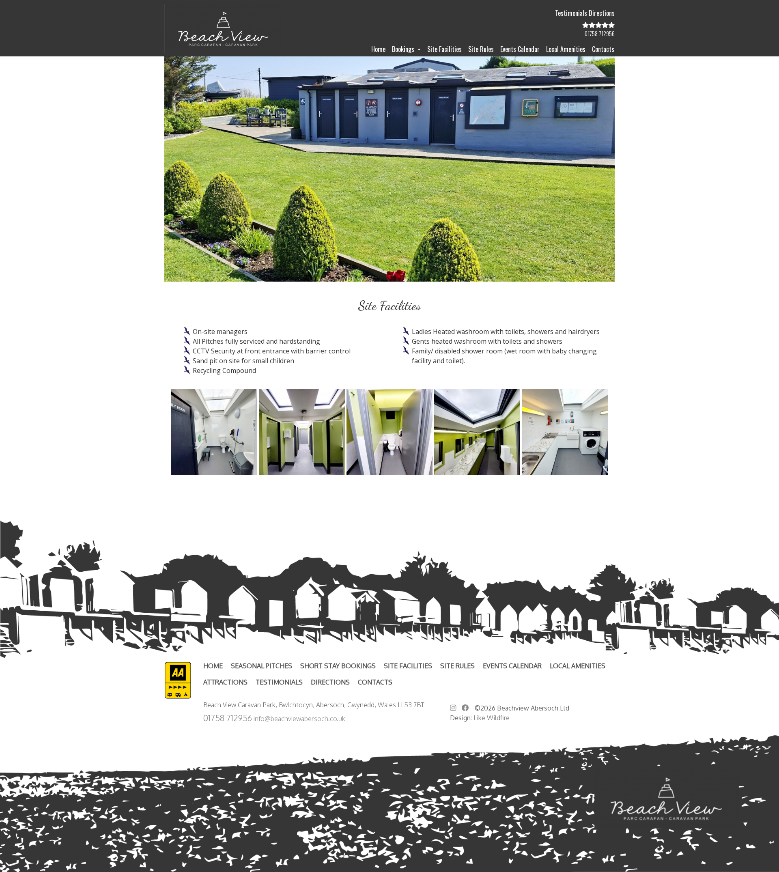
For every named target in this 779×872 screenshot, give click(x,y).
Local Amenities (565, 49)
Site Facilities (444, 49)
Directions (602, 13)
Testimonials (571, 13)
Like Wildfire (491, 718)
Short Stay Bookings (338, 666)
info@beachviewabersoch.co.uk (299, 719)
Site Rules (481, 49)
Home (378, 49)
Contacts (603, 49)
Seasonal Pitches (261, 666)
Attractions (225, 682)
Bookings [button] (404, 49)
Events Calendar (520, 49)
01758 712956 (227, 718)
